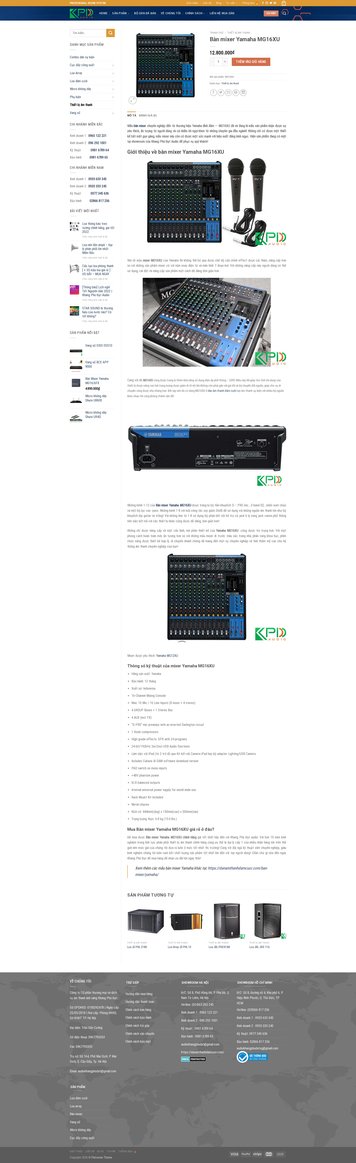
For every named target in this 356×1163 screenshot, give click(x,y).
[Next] (286, 930)
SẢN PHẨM (119, 13)
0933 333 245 (97, 186)
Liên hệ (207, 3)
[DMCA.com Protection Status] (193, 1059)
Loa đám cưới (78, 81)
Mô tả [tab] (131, 115)
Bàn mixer (76, 1114)
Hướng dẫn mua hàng (138, 994)
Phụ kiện (75, 97)
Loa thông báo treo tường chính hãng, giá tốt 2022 (98, 228)
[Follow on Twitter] (271, 3)
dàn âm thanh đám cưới (222, 391)
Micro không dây (80, 89)
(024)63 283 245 (203, 1005)
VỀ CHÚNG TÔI (171, 13)
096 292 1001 (97, 143)
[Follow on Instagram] (267, 3)
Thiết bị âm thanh (81, 105)
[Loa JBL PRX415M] (227, 921)
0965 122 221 (97, 136)
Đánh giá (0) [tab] (148, 115)
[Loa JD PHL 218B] (145, 921)
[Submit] (110, 33)
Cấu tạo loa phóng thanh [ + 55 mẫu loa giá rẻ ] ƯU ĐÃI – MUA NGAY (98, 270)
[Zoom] (133, 100)
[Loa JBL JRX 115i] (267, 921)
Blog (218, 3)
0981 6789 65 (99, 157)
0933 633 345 (97, 179)
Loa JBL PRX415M (219, 947)
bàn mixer (140, 126)
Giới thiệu (192, 3)
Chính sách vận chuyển (139, 1034)
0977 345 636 (100, 193)
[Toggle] (113, 65)
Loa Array (76, 73)
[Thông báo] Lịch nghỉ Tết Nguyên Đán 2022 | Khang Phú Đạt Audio (97, 291)
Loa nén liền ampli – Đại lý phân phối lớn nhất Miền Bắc (97, 249)
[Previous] (127, 930)
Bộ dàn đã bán (145, 13)
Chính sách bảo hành (138, 1018)
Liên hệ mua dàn (222, 13)
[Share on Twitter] (221, 92)
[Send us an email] (275, 3)
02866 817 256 (99, 201)
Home (103, 13)
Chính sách (193, 13)
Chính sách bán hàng (138, 1010)
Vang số (75, 113)
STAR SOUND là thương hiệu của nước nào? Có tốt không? (97, 312)
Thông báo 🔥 (250, 3)
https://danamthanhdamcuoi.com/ (202, 1052)
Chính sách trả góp (137, 1026)
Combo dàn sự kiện (82, 57)
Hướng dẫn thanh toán (139, 1002)
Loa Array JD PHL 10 (179, 947)
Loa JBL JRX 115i (259, 947)
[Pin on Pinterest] (235, 92)
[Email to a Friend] (228, 92)
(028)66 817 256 (258, 1010)
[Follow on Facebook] (263, 3)
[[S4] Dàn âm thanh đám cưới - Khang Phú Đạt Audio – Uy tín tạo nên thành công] (81, 13)
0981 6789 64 (100, 150)
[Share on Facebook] (213, 92)
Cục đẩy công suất (82, 65)
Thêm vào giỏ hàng (251, 62)
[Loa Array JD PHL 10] (186, 921)
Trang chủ (216, 32)
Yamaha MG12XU (167, 656)
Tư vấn (230, 3)
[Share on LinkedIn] (243, 92)
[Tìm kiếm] (284, 13)
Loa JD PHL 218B (137, 947)
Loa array (76, 1106)
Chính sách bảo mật (138, 1041)
